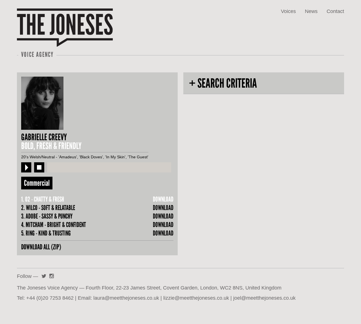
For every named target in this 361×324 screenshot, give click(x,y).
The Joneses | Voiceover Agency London (53, 21)
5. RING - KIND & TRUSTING (46, 233)
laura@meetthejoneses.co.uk (126, 298)
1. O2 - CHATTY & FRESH (42, 199)
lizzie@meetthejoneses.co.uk (196, 298)
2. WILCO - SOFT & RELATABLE (48, 208)
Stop (39, 167)
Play (26, 167)
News (311, 11)
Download (163, 199)
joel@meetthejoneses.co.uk (264, 298)
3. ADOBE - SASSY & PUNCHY (46, 216)
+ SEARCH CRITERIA (223, 83)
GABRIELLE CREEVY (44, 137)
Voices (288, 11)
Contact (335, 11)
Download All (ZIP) (41, 247)
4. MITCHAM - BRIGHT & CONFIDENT (53, 225)
